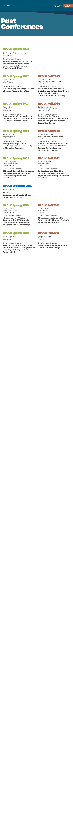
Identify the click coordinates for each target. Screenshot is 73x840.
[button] (14, 5)
